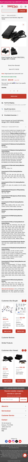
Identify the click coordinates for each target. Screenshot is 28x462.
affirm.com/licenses (4, 456)
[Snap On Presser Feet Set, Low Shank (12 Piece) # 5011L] (20, 318)
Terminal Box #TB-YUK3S (19, 373)
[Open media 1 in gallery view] (23, 24)
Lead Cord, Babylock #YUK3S (6, 375)
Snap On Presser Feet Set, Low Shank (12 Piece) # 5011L (20, 326)
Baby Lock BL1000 (11, 15)
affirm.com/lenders (21, 451)
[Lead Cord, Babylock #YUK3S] (7, 368)
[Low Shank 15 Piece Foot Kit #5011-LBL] (7, 318)
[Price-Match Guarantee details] (17, 115)
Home (3, 15)
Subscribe (23, 399)
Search (23, 10)
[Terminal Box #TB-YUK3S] (20, 368)
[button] (2, 6)
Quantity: (4, 87)
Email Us (4, 428)
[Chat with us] (21, 6)
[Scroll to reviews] (14, 61)
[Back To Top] (25, 459)
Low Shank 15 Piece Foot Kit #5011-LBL (6, 325)
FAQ (3, 430)
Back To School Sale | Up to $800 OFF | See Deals (14, 2)
